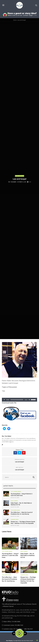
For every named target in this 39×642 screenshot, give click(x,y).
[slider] (33, 399)
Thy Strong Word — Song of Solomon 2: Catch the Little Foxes (21, 494)
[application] (19, 400)
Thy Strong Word (16, 491)
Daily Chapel (14, 500)
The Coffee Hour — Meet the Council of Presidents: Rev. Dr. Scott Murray (21, 513)
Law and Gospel (19, 176)
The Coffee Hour (15, 510)
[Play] (4, 400)
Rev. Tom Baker (12, 182)
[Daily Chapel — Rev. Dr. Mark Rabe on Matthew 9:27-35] (6, 503)
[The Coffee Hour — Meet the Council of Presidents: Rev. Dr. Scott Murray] (6, 512)
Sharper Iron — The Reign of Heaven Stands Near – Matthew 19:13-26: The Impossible (23, 522)
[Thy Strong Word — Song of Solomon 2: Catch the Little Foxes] (6, 493)
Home (14, 20)
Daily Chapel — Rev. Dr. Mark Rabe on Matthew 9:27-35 (27, 555)
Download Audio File (9, 403)
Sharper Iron (14, 519)
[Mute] (29, 400)
